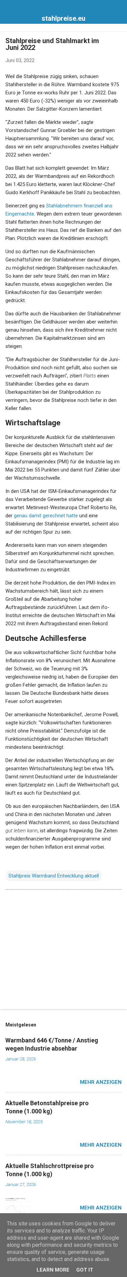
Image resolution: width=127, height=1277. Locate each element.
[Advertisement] (63, 950)
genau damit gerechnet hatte (46, 516)
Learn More (53, 1270)
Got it (84, 1270)
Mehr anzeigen (101, 1082)
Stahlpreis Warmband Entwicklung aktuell (53, 876)
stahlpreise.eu (63, 18)
